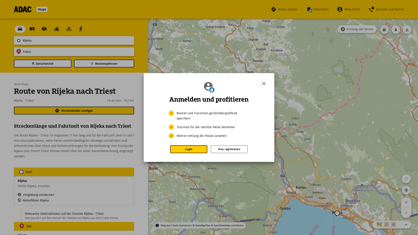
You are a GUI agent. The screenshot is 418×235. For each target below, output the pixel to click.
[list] (209, 124)
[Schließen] (264, 83)
